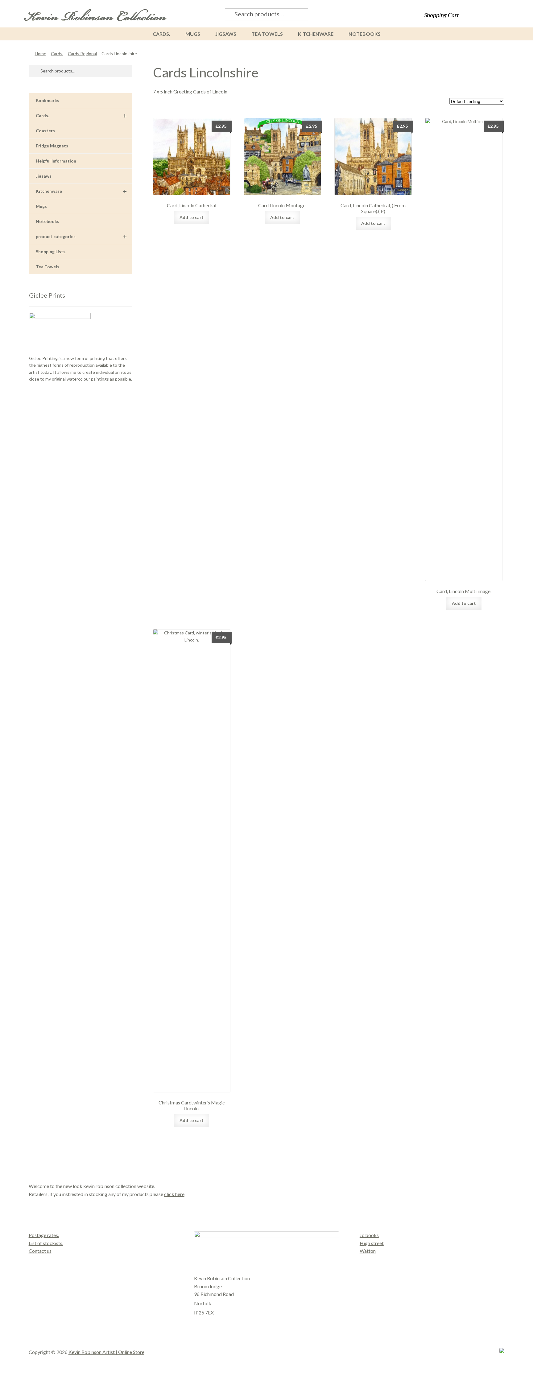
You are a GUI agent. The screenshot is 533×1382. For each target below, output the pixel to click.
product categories (81, 236)
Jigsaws (225, 34)
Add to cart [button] (192, 217)
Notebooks (365, 34)
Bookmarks (47, 100)
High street (372, 1243)
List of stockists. (46, 1243)
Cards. (161, 34)
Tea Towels (267, 34)
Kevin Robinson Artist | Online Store (106, 1352)
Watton (368, 1251)
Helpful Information (56, 160)
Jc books (369, 1235)
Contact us (40, 1251)
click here (174, 1194)
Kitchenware (315, 34)
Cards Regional (82, 53)
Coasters (45, 130)
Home (40, 53)
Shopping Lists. (51, 251)
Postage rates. (44, 1235)
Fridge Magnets (52, 145)
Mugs (192, 34)
